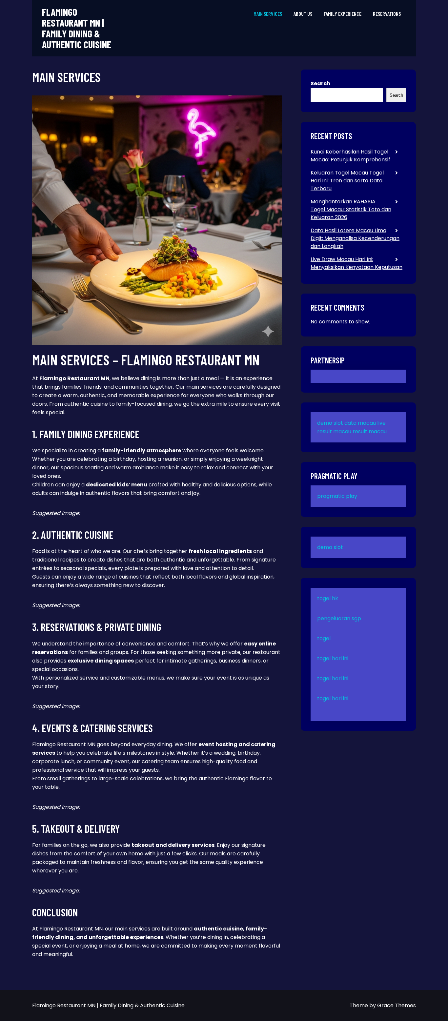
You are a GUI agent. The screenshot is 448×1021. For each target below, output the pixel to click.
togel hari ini (332, 658)
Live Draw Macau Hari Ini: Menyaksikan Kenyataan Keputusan (356, 263)
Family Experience (342, 13)
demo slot (330, 423)
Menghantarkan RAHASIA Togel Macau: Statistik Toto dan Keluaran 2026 (351, 209)
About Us (303, 13)
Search (320, 83)
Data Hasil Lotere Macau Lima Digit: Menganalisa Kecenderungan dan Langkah (355, 238)
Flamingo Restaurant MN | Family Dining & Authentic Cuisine (76, 28)
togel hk (327, 598)
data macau (360, 423)
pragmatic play (337, 496)
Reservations (387, 13)
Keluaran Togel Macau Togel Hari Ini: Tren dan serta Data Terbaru (347, 180)
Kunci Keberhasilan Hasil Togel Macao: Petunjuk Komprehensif (350, 155)
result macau (370, 431)
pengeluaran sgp (339, 618)
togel (324, 638)
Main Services (268, 13)
